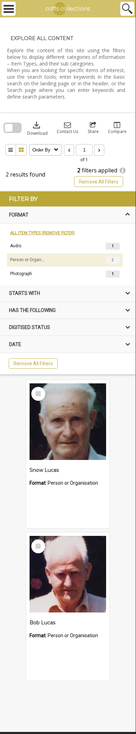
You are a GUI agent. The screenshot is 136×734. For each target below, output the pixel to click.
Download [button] (37, 128)
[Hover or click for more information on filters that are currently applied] (123, 170)
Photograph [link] (21, 273)
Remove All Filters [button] (98, 182)
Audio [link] (15, 245)
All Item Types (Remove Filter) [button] (42, 233)
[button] (67, 128)
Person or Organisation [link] (27, 259)
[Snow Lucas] (68, 421)
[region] (68, 283)
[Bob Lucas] (68, 574)
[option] (68, 246)
